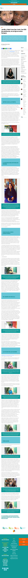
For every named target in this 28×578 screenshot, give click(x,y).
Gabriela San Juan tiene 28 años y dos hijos (7, 355)
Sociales (7, 8)
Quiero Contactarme (14, 555)
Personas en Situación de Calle (23, 68)
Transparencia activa (12, 8)
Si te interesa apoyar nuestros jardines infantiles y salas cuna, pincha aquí (10, 517)
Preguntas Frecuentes (14, 558)
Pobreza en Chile (23, 69)
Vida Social (14, 553)
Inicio (14, 540)
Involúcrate (17, 8)
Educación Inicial (24, 61)
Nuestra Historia (14, 543)
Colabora (20, 8)
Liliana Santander (12, 51)
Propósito (14, 541)
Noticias (14, 552)
